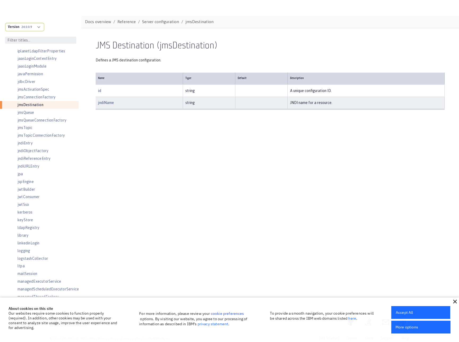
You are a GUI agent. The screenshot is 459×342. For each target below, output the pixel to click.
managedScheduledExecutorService (48, 289)
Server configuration (160, 21)
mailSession (27, 274)
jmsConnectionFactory (37, 97)
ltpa (21, 266)
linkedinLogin (29, 243)
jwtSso (23, 204)
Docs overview (98, 21)
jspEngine (26, 182)
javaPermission (30, 74)
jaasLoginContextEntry (37, 58)
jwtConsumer (29, 197)
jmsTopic (25, 128)
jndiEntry (25, 143)
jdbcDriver (26, 82)
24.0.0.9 (27, 26)
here (352, 318)
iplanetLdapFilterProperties (41, 51)
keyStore (25, 220)
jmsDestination (30, 105)
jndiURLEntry (28, 166)
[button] (455, 301)
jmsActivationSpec (33, 89)
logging (24, 251)
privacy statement (213, 324)
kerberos (25, 212)
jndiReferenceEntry (34, 158)
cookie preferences (227, 313)
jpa (20, 174)
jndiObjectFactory (33, 151)
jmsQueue (26, 112)
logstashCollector (33, 258)
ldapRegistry (28, 228)
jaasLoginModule (32, 66)
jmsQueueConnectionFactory (42, 120)
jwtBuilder (26, 189)
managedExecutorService (39, 281)
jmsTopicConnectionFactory (41, 135)
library (23, 235)
